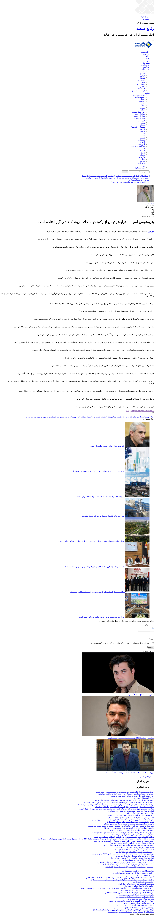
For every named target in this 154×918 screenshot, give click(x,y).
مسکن (142, 73)
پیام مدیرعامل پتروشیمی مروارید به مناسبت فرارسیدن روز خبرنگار (129, 824)
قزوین (142, 131)
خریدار (67, 417)
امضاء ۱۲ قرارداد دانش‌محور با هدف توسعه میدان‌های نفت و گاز (130, 912)
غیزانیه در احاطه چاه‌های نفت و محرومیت (138, 903)
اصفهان (142, 101)
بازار (141, 417)
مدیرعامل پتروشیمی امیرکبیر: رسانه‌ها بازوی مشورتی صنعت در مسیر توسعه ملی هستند (121, 826)
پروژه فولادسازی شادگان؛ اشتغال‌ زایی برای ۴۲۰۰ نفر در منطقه (100, 496)
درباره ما (146, 19)
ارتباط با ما (145, 17)
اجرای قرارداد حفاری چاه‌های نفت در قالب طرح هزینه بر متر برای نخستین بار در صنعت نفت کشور (117, 888)
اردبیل (142, 99)
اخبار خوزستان (148, 417)
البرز (143, 103)
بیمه (143, 86)
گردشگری (141, 88)
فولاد (147, 56)
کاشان (142, 138)
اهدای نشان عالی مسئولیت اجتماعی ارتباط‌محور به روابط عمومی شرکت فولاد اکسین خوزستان (118, 802)
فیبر (57, 417)
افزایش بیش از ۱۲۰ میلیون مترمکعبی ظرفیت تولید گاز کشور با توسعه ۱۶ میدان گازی (122, 880)
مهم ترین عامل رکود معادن (139, 180)
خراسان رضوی (139, 116)
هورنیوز (27, 417)
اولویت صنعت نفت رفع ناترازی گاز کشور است (136, 895)
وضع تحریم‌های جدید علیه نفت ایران (141, 899)
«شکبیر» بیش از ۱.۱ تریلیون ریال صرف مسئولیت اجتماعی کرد (130, 817)
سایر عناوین (145, 69)
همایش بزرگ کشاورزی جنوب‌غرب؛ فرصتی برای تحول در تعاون (130, 822)
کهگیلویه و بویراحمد (138, 146)
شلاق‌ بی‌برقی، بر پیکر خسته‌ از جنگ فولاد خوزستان (135, 856)
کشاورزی (141, 80)
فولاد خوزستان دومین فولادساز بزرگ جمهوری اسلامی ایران (132, 858)
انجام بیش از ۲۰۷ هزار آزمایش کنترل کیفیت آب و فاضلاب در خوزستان (98, 471)
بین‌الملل (146, 67)
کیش (143, 148)
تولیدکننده (84, 417)
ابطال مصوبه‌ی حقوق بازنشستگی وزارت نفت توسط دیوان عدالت (130, 867)
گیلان (143, 153)
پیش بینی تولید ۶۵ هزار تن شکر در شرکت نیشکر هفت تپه (103, 516)
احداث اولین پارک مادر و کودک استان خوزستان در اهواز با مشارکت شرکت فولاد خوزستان (91, 541)
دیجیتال (142, 78)
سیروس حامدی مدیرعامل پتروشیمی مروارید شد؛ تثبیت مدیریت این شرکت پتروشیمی (122, 832)
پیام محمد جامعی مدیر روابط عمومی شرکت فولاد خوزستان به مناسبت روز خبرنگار (123, 820)
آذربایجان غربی (139, 97)
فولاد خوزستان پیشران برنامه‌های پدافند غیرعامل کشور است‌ (101, 617)
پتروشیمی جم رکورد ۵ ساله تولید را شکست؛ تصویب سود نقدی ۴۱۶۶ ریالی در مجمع (123, 854)
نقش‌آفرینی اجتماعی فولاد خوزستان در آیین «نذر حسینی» (133, 835)
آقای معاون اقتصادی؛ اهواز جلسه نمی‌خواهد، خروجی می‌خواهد (131, 738)
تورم (93, 417)
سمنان (142, 125)
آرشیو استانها (140, 168)
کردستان (141, 140)
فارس (142, 129)
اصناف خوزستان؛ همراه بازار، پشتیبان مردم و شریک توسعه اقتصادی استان (126, 794)
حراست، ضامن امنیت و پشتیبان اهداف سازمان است (134, 850)
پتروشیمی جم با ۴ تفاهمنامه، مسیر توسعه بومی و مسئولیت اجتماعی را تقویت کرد (123, 800)
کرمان (142, 142)
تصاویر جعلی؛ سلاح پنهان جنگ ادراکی (140, 694)
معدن (143, 82)
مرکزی (142, 159)
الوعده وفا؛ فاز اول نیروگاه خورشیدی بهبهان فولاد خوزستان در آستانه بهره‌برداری (124, 837)
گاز (148, 61)
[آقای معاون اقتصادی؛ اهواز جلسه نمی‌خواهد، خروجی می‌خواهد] (118, 735)
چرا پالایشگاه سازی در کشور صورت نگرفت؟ (137, 871)
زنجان (143, 123)
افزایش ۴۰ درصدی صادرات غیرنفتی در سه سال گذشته (133, 873)
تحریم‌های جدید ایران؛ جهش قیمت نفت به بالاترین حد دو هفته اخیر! (129, 892)
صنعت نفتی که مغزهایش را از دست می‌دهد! (137, 890)
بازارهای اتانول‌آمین (132, 417)
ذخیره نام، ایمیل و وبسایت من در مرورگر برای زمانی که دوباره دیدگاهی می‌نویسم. (120, 643)
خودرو (142, 76)
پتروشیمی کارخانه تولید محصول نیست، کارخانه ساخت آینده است (130, 773)
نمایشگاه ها (145, 65)
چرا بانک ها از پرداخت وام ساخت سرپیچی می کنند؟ (130, 182)
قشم (143, 133)
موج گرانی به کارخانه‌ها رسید (143, 798)
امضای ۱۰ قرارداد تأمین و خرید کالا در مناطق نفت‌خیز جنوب (131, 901)
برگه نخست (145, 52)
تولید (90, 417)
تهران (143, 110)
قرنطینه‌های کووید (49, 417)
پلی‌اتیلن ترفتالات (106, 417)
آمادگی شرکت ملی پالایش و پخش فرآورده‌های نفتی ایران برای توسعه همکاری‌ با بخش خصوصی (118, 877)
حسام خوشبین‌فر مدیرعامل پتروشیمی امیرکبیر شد (135, 847)
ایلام (143, 105)
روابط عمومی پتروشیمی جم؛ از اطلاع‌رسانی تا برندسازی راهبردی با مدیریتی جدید (124, 841)
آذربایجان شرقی (139, 95)
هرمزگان (141, 163)
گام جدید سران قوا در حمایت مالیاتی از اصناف (107, 446)
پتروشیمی (145, 54)
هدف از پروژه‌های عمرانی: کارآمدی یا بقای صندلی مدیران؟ (132, 843)
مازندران (141, 157)
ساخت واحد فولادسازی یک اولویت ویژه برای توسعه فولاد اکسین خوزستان (97, 592)
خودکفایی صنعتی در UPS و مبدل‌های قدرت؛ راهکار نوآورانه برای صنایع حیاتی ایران (123, 910)
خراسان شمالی (139, 118)
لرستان (142, 155)
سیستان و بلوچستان (137, 127)
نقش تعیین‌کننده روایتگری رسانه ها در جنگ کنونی (136, 884)
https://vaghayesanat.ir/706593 (140, 411)
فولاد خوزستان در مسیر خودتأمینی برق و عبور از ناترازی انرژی (131, 811)
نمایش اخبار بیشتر (147, 776)
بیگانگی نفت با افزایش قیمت (143, 882)
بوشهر (142, 108)
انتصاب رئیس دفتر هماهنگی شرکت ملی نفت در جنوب (134, 905)
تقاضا (98, 417)
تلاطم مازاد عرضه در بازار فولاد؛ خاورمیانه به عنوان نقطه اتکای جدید (128, 864)
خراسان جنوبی (139, 114)
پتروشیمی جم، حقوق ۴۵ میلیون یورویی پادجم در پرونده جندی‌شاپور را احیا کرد (125, 792)
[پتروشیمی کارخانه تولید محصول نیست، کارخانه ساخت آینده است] (125, 770)
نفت (147, 58)
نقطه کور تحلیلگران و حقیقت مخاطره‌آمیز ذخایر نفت (134, 860)
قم (144, 135)
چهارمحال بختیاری (138, 112)
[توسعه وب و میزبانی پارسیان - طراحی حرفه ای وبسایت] (148, 917)
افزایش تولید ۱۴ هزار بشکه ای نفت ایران (139, 886)
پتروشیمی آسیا (118, 417)
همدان (142, 161)
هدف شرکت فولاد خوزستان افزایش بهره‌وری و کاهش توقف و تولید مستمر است (94, 566)
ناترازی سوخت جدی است (144, 875)
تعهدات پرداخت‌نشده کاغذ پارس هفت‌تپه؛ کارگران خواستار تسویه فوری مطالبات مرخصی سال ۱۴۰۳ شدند (114, 805)
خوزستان (141, 120)
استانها (147, 93)
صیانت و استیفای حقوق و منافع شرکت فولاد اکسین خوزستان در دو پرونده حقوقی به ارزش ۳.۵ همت (116, 809)
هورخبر (33, 417)
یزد (144, 165)
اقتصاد (142, 71)
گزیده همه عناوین (138, 90)
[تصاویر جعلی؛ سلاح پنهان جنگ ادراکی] (118, 692)
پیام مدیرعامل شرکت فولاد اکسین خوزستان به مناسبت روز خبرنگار (128, 828)
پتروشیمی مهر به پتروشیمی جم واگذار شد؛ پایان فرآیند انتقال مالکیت (128, 845)
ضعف (62, 417)
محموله (39, 417)
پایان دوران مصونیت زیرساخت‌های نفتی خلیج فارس (135, 852)
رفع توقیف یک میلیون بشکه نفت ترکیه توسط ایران (135, 897)
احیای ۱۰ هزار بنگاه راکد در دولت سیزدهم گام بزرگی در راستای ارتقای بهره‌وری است (117, 178)
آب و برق (146, 63)
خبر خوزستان (75, 417)
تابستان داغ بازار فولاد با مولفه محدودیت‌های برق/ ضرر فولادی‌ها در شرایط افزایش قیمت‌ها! (115, 176)
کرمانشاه (141, 144)
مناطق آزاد (141, 84)
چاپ (152, 214)
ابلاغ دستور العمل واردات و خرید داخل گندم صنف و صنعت (132, 796)
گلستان (142, 150)
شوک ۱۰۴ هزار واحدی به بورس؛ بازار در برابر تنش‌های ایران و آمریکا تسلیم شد (125, 862)
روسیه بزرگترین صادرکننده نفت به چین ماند (138, 907)
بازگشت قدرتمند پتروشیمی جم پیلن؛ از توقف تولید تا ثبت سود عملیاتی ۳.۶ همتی (124, 807)
